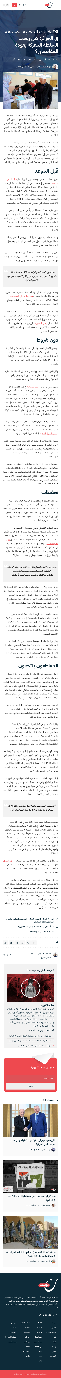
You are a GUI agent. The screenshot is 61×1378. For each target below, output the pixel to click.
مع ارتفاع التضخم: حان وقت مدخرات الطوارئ (35, 1045)
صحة (40, 1356)
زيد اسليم (46, 1149)
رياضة (54, 1346)
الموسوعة (26, 1351)
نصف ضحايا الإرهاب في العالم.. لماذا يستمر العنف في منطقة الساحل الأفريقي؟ (30, 1254)
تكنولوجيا (53, 1356)
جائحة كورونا (23, 926)
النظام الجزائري (40, 921)
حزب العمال (8, 860)
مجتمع (53, 1327)
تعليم (54, 1351)
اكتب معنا (13, 1332)
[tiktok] (40, 1315)
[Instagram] (46, 1315)
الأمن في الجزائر (48, 918)
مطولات (27, 1332)
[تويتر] (7, 955)
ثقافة (40, 1361)
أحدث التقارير (25, 1322)
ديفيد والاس (45, 1205)
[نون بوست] (49, 5)
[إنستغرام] (4, 955)
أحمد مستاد (45, 1261)
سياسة (54, 1322)
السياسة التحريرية (10, 1337)
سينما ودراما (38, 1346)
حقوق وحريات (51, 1332)
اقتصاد (39, 1322)
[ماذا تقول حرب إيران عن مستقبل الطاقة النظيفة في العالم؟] (30, 1176)
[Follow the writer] (31, 953)
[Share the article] (45, 59)
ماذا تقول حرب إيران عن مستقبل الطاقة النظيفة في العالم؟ (30, 1035)
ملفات (27, 1327)
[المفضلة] (14, 5)
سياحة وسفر (38, 1342)
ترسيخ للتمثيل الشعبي (49, 433)
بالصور (27, 1356)
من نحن (13, 1322)
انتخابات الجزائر (35, 926)
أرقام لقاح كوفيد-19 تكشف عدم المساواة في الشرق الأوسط (30, 1040)
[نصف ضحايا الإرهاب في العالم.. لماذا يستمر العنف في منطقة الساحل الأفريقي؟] (30, 1232)
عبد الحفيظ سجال (44, 66)
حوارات (27, 1337)
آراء (55, 1337)
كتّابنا (14, 1327)
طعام (40, 1351)
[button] (55, 5)
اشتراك (30, 1086)
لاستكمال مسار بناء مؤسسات (21, 296)
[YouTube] (50, 1315)
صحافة (39, 1327)
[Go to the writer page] (55, 954)
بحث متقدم (12, 1342)
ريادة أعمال (38, 1337)
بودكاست (27, 1342)
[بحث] (24, 5)
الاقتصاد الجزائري (34, 918)
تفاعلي (27, 1346)
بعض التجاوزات (40, 323)
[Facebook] (56, 1315)
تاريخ (54, 1342)
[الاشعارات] (20, 5)
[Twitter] (53, 1315)
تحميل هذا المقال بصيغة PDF (41, 931)
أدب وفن (39, 1332)
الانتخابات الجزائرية (19, 918)
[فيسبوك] (10, 955)
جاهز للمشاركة (33, 386)
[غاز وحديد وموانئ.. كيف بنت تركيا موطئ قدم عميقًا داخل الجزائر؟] (30, 1120)
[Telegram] (43, 1315)
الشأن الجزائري (47, 926)
